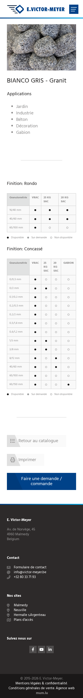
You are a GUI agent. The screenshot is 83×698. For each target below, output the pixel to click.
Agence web (65, 688)
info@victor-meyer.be (30, 572)
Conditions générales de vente (31, 688)
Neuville (20, 610)
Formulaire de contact (30, 567)
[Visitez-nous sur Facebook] (33, 649)
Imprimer (27, 460)
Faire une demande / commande (41, 481)
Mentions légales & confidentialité (41, 683)
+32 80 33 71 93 (25, 577)
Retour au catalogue (38, 441)
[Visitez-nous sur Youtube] (41, 649)
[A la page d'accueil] (36, 9)
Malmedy (21, 605)
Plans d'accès (23, 620)
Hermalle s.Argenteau (30, 615)
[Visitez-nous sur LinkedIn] (50, 649)
